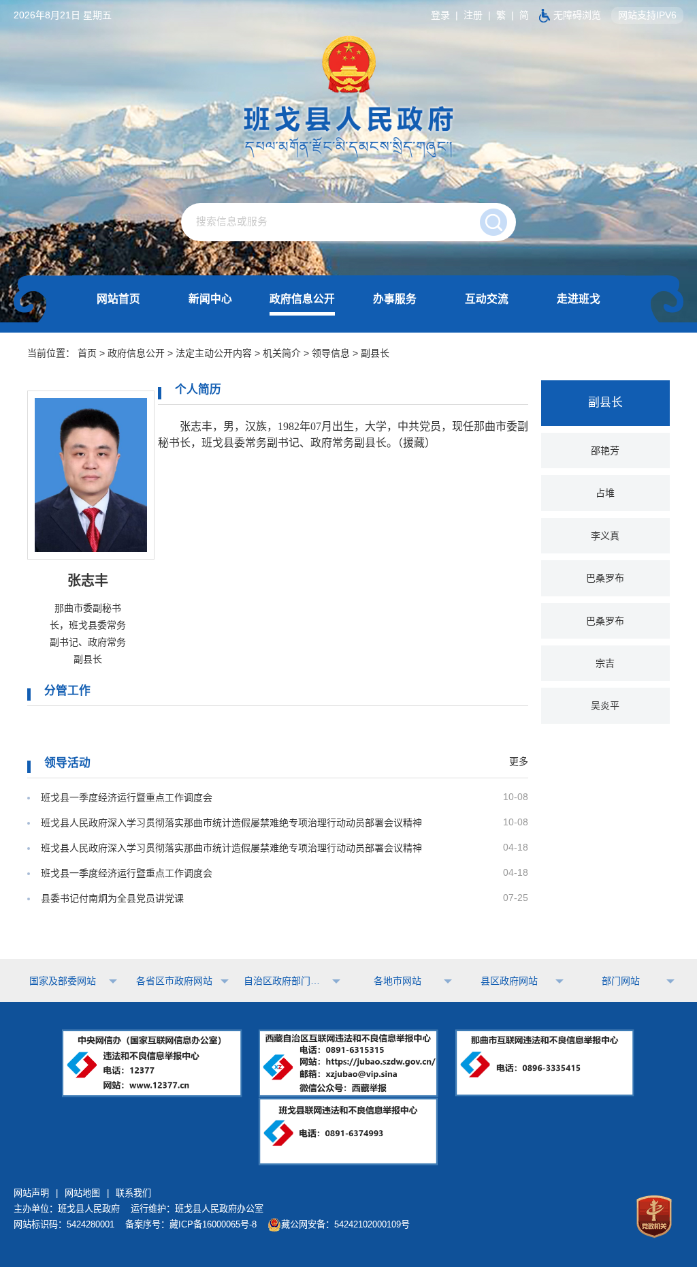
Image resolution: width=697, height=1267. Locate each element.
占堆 (605, 492)
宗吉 (605, 663)
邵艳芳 (605, 450)
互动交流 (486, 299)
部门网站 (621, 980)
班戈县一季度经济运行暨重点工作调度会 (126, 797)
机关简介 (282, 353)
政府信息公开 (302, 299)
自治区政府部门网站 (286, 980)
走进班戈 (578, 299)
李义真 (605, 535)
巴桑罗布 (605, 578)
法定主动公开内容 (214, 353)
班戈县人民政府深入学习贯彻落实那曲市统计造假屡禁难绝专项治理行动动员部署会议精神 (231, 822)
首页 (87, 353)
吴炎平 (605, 705)
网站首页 (118, 299)
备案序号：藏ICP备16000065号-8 (191, 1224)
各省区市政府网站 (174, 980)
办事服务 (395, 299)
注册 (473, 15)
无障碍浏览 (577, 15)
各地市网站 (397, 980)
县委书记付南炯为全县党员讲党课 (112, 898)
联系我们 (133, 1193)
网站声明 (31, 1193)
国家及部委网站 (62, 980)
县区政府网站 (509, 980)
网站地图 (82, 1193)
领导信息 (331, 353)
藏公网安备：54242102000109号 (345, 1224)
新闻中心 (210, 299)
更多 (518, 761)
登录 (440, 15)
